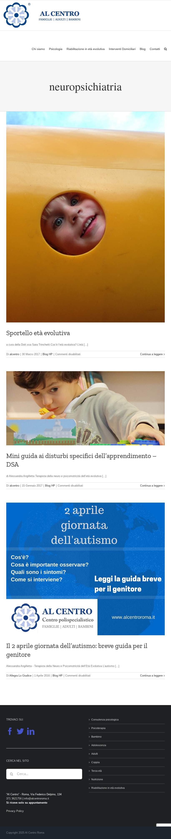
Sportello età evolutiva (38, 333)
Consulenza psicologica (105, 719)
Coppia (95, 762)
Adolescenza (98, 745)
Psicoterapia (98, 728)
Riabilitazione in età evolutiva (108, 788)
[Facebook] (10, 731)
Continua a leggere (151, 354)
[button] (165, 49)
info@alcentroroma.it (36, 798)
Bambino (96, 736)
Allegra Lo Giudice (20, 675)
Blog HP (48, 354)
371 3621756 (14, 798)
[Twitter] (20, 731)
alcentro (14, 354)
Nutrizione (97, 779)
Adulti (94, 753)
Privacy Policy (15, 811)
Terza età (96, 770)
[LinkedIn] (30, 731)
